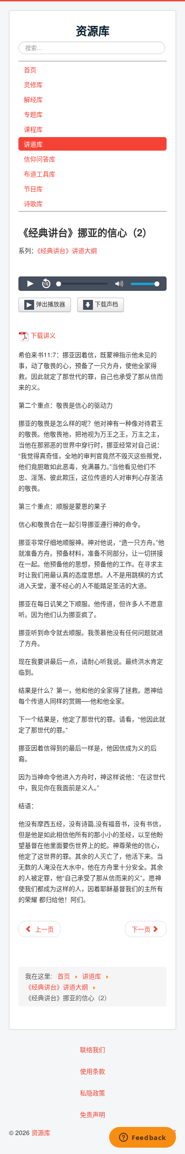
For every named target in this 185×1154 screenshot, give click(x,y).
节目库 (33, 188)
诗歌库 (33, 203)
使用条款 (92, 1071)
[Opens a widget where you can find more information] (142, 1138)
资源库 (40, 1132)
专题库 (33, 114)
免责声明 (92, 1114)
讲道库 (33, 143)
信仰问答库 (39, 158)
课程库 (33, 128)
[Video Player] (92, 283)
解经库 (33, 99)
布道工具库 (39, 173)
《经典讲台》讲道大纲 (67, 250)
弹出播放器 (49, 304)
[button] (30, 283)
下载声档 (105, 304)
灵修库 (33, 84)
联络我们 (92, 1049)
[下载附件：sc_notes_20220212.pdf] (25, 335)
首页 (30, 69)
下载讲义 (43, 335)
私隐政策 (92, 1092)
